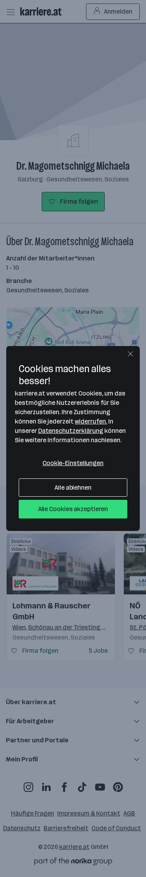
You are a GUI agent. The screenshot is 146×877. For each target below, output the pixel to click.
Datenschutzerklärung (70, 430)
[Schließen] (130, 353)
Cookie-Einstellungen (73, 463)
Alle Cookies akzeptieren (73, 509)
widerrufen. (91, 421)
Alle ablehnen (73, 487)
